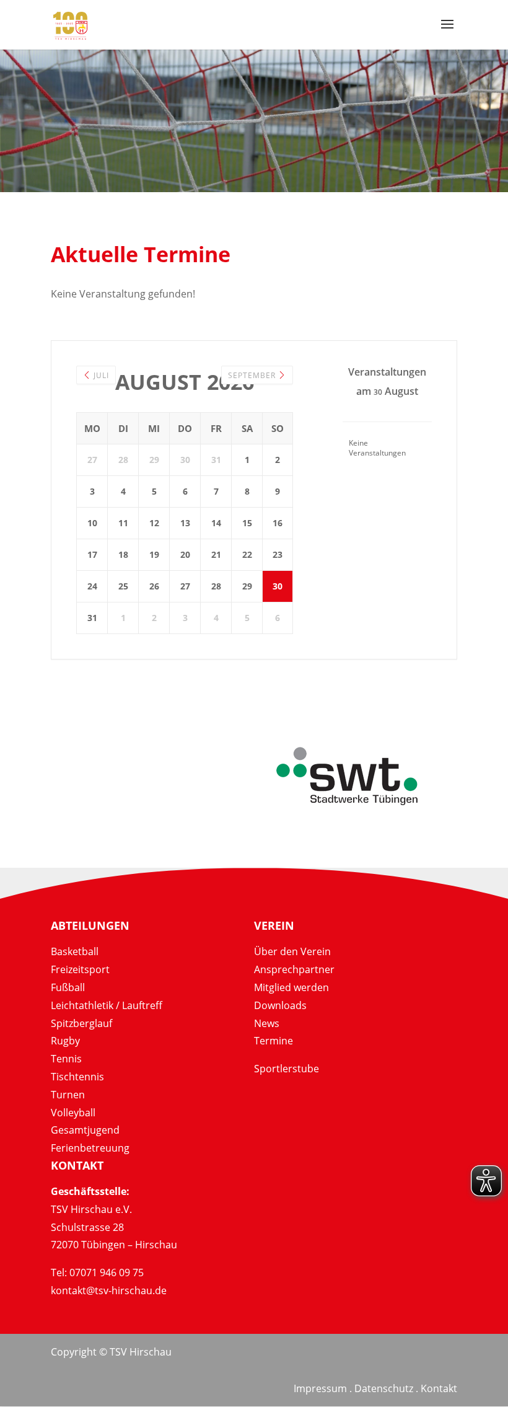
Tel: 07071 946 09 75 (97, 1272)
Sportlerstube (286, 1068)
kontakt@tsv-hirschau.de (109, 1290)
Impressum (320, 1388)
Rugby (65, 1041)
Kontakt (439, 1388)
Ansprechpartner (294, 969)
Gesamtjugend (85, 1130)
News (266, 1023)
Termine (273, 1041)
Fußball (68, 987)
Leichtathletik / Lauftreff (106, 1005)
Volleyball (73, 1112)
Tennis (66, 1058)
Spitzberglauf (81, 1023)
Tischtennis (77, 1076)
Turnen (68, 1094)
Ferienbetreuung (90, 1148)
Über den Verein (292, 951)
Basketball (75, 951)
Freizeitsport (80, 969)
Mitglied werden (291, 987)
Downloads (280, 1005)
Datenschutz (383, 1388)
